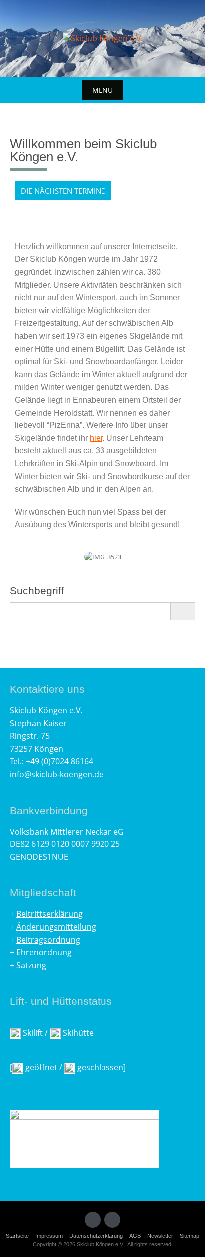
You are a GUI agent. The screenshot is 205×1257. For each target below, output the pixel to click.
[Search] (182, 611)
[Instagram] (112, 1220)
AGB (135, 1236)
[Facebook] (93, 1220)
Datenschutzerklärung (96, 1236)
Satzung (31, 965)
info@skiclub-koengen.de (56, 774)
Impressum (49, 1236)
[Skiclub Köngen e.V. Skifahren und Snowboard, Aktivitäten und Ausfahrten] (103, 38)
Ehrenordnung (44, 952)
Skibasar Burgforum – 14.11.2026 (86, 209)
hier (96, 438)
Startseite (17, 1236)
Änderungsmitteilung (56, 926)
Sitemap (189, 1236)
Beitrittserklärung (49, 913)
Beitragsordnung (48, 939)
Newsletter (160, 1236)
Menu (102, 90)
